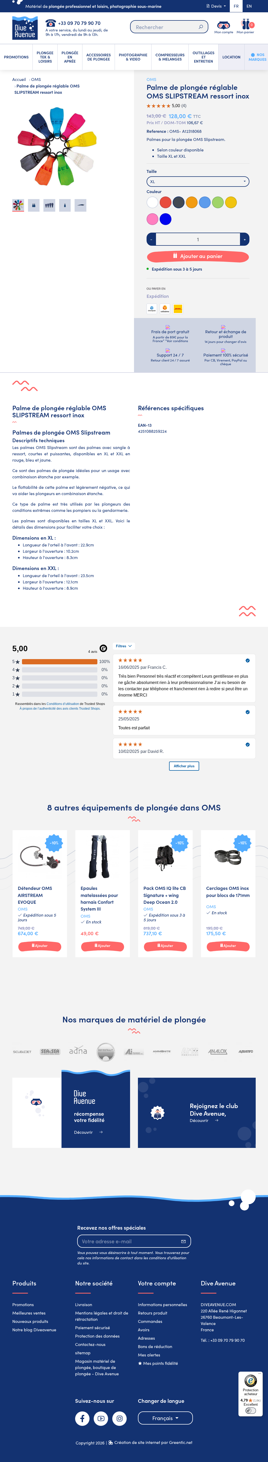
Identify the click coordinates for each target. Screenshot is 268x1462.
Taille (152, 171)
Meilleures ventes (29, 1313)
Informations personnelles (162, 1304)
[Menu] (259, 1375)
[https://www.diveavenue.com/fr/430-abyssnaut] (106, 1052)
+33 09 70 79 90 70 (79, 22)
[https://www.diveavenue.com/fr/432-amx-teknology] (190, 1052)
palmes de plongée (55, 470)
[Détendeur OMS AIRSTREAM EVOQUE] (40, 893)
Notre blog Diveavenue (34, 1329)
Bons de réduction (155, 1346)
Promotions (23, 1304)
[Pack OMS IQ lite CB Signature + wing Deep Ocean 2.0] (165, 893)
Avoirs (143, 1329)
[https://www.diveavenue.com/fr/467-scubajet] (22, 1052)
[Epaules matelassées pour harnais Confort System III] (102, 893)
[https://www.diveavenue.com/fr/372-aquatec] (246, 1052)
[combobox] (198, 181)
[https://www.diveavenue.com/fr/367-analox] (218, 1052)
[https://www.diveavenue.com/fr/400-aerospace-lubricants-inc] (134, 1052)
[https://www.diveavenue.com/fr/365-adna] (78, 1052)
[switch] (250, 1411)
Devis (216, 6)
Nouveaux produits (30, 1321)
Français (163, 1417)
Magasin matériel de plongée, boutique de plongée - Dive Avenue (97, 1367)
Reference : (157, 131)
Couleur (154, 191)
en (249, 6)
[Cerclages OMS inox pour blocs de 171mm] (228, 893)
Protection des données (97, 1336)
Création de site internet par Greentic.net (153, 1442)
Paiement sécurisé (92, 1327)
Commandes (150, 1321)
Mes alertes (149, 1354)
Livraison (83, 1304)
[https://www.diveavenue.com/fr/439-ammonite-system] (162, 1052)
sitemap (83, 1352)
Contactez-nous (90, 1344)
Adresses (146, 1338)
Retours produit (152, 1313)
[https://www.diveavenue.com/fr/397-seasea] (50, 1052)
